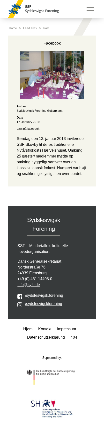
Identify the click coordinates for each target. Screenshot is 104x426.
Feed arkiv (30, 28)
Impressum (66, 329)
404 (74, 337)
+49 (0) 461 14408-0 (34, 279)
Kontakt (44, 329)
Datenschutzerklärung (46, 337)
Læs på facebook (28, 128)
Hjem (27, 329)
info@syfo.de (28, 285)
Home (13, 28)
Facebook (52, 43)
